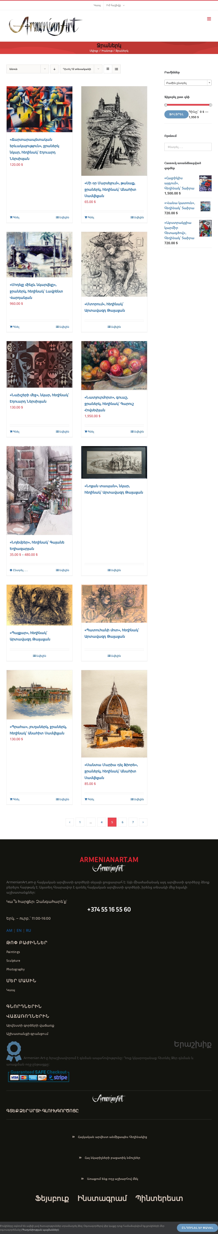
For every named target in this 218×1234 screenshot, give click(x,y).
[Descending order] (54, 69)
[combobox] (188, 83)
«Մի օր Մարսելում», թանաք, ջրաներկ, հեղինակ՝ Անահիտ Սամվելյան (110, 189)
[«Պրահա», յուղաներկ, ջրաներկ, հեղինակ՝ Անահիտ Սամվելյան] (39, 694)
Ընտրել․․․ (20, 570)
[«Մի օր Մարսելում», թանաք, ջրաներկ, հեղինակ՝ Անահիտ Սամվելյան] (114, 131)
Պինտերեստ (159, 1198)
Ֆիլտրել (176, 114)
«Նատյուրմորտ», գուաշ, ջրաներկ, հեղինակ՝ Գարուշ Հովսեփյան (109, 403)
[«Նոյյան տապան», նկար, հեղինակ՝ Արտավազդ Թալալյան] (114, 462)
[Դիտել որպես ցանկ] (116, 69)
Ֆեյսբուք (52, 1198)
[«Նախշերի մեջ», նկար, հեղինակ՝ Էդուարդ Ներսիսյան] (39, 364)
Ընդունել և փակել (197, 1227)
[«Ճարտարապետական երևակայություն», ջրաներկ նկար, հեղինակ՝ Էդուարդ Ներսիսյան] (39, 109)
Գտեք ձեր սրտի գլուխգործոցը (42, 1110)
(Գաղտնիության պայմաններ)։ (40, 1229)
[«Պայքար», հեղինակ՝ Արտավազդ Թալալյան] (39, 605)
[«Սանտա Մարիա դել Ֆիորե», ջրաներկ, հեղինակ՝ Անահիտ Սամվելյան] (114, 713)
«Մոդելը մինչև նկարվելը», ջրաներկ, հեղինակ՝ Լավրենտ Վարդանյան (36, 291)
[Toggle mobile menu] (209, 19)
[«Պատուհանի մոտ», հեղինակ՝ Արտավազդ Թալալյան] (114, 604)
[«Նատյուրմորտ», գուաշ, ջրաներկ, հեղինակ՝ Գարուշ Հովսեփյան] (114, 365)
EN (19, 930)
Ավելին (64, 217)
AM (9, 930)
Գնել (16, 217)
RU (28, 930)
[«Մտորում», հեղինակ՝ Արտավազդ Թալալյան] (114, 264)
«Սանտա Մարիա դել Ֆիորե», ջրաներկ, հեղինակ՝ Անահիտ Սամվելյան (111, 771)
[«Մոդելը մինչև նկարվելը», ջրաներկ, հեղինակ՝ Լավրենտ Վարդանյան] (39, 255)
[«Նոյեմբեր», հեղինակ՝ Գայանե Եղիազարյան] (39, 490)
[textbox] (188, 83)
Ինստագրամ (102, 1198)
